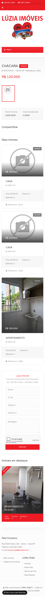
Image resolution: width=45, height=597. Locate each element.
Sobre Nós (28, 567)
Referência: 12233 (15, 205)
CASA (9, 181)
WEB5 (37, 591)
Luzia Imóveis (22, 375)
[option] (8, 93)
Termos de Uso (30, 571)
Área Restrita (29, 575)
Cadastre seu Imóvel (12, 562)
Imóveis (27, 564)
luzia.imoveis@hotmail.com (18, 550)
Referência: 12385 (15, 361)
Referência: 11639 (15, 271)
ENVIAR (22, 447)
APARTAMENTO (15, 338)
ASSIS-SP (11, 185)
